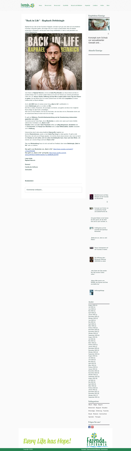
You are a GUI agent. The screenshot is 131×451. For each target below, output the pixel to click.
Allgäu (95, 404)
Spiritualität (28, 169)
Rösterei (95, 414)
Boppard (27, 164)
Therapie (98, 417)
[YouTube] (92, 427)
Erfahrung (99, 411)
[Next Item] (106, 24)
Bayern (100, 404)
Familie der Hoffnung (31, 167)
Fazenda (106, 411)
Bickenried (91, 407)
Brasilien (104, 407)
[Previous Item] (91, 24)
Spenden (91, 417)
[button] (40, 5)
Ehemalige (91, 411)
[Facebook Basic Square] (89, 427)
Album (90, 404)
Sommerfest (103, 414)
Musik (90, 414)
